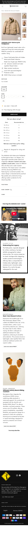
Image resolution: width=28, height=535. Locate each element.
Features (4, 184)
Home (2, 10)
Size (2, 93)
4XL (4, 101)
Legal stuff (4, 502)
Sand (4, 89)
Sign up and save (6, 484)
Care (3, 194)
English (5, 510)
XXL (18, 96)
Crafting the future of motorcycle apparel (13, 506)
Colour (4, 86)
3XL (23, 96)
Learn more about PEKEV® (10, 346)
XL (14, 96)
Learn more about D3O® (10, 426)
